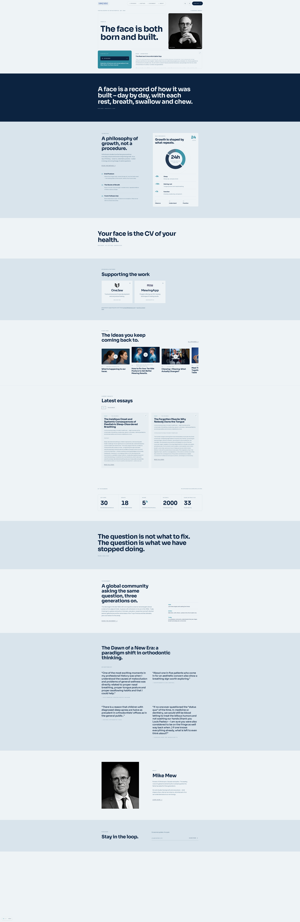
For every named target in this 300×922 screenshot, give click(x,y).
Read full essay (109, 464)
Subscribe (192, 838)
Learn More (156, 799)
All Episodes (192, 341)
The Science (111, 407)
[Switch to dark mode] (185, 3)
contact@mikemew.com (129, 307)
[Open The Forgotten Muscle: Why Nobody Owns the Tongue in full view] (195, 415)
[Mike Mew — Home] (103, 3)
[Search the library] (189, 3)
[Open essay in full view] (200, 53)
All (104, 407)
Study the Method (108, 165)
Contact (197, 3)
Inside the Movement (109, 621)
